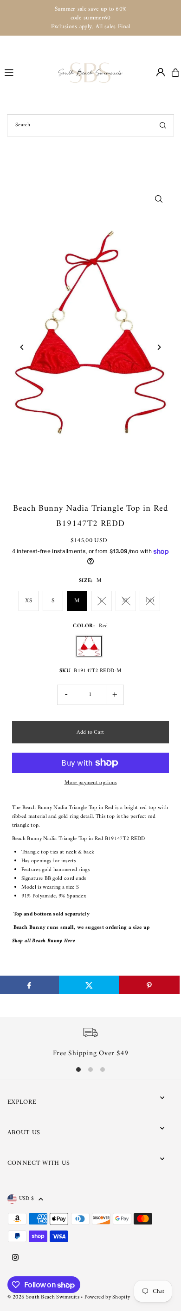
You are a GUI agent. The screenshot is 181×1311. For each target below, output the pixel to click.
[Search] (163, 125)
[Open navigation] (27, 72)
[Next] (158, 347)
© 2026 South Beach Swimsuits (43, 1297)
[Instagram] (15, 1258)
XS (28, 600)
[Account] (160, 72)
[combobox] (90, 125)
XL (125, 600)
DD (150, 600)
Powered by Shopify (107, 1297)
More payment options (91, 783)
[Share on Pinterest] (149, 985)
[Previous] (22, 347)
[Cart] (175, 72)
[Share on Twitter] (89, 985)
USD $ (26, 1199)
